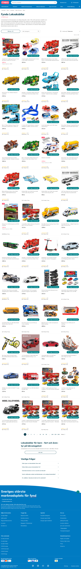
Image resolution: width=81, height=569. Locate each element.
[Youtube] (43, 566)
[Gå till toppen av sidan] (77, 492)
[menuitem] (5, 6)
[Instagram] (38, 566)
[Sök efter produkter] (55, 2)
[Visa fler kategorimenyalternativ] (79, 6)
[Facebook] (48, 566)
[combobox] (34, 2)
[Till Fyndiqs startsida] (5, 2)
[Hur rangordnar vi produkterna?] (61, 31)
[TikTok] (33, 566)
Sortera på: (65, 31)
